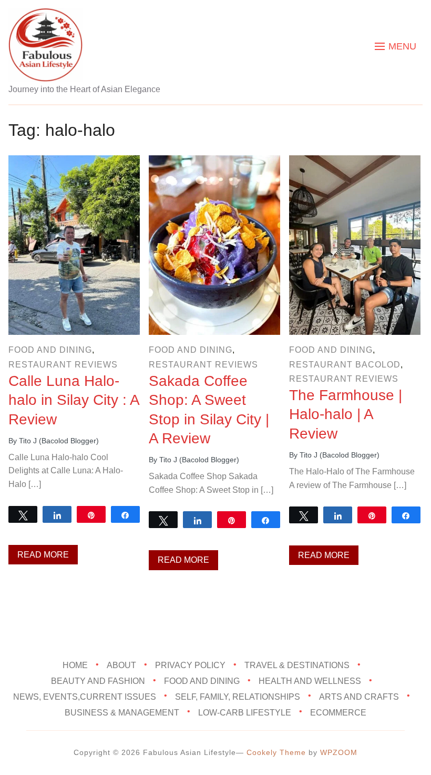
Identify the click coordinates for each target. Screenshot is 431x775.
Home (75, 665)
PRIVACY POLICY (190, 665)
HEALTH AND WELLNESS (310, 681)
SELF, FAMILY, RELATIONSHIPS (237, 696)
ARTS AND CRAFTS (359, 696)
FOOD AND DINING (50, 349)
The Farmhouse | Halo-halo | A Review (345, 414)
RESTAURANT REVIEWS (63, 364)
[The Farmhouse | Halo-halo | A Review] (354, 162)
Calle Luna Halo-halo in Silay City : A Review (73, 400)
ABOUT (121, 665)
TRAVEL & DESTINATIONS (297, 665)
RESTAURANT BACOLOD (345, 364)
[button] (395, 46)
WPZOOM (338, 752)
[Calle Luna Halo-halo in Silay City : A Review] (73, 162)
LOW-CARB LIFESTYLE (244, 712)
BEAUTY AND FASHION (98, 681)
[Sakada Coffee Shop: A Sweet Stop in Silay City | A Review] (214, 162)
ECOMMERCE (338, 712)
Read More (43, 554)
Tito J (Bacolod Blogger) (59, 440)
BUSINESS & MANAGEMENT (122, 712)
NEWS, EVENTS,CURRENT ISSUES (84, 696)
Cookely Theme (276, 752)
